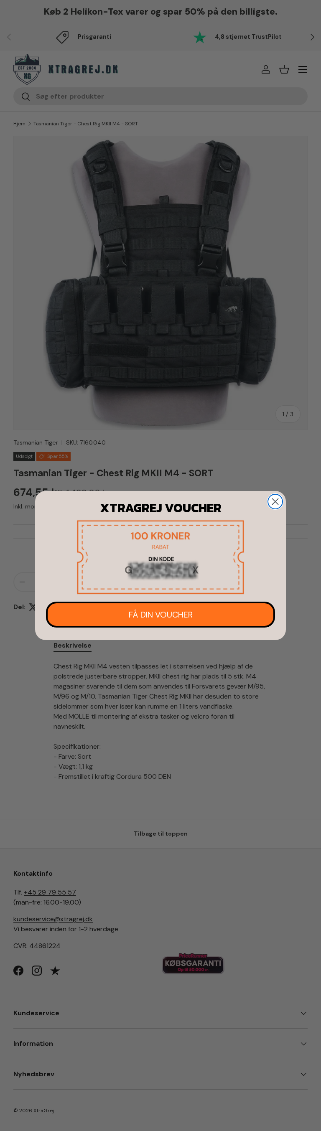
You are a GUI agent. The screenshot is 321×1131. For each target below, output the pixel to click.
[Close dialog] (275, 501)
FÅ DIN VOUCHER (161, 614)
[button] (160, 557)
